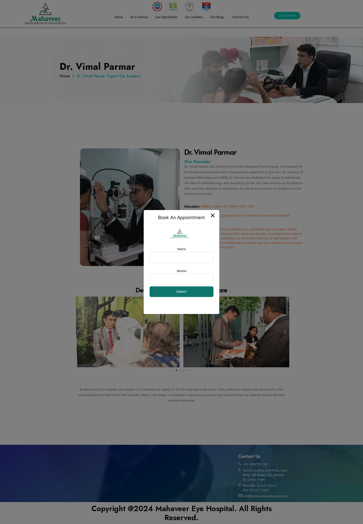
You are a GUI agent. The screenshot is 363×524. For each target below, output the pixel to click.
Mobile (181, 271)
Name (181, 249)
